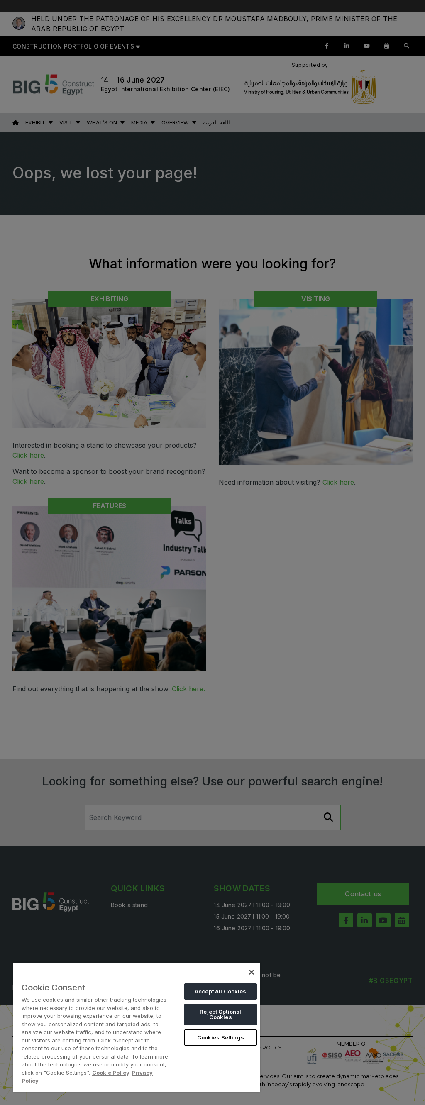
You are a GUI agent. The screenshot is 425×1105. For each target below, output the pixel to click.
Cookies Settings (220, 1037)
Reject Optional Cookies (220, 1014)
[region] (136, 1027)
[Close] (251, 972)
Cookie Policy (110, 1072)
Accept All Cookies (220, 991)
